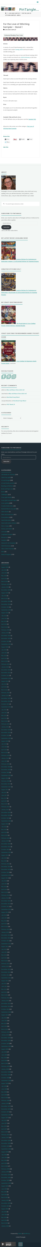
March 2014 (4, 892)
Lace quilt (4, 531)
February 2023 (5, 664)
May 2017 (4, 798)
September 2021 (6, 707)
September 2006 (6, 1149)
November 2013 (5, 903)
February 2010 (5, 1032)
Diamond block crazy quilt (8, 509)
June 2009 (4, 1055)
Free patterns (5, 517)
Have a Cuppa (5, 526)
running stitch (19, 49)
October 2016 (5, 818)
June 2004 (4, 1214)
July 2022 (4, 684)
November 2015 (5, 846)
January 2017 (5, 809)
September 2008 (6, 1080)
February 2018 (5, 781)
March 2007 (4, 1132)
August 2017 (4, 789)
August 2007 (4, 1117)
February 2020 (5, 755)
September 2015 (6, 852)
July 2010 (4, 1018)
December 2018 (5, 767)
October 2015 (5, 849)
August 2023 (4, 647)
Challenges (4, 494)
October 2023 (5, 641)
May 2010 (4, 1023)
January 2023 (5, 667)
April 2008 (4, 1095)
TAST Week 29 (11, 404)
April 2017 (4, 801)
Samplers (4, 540)
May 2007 (4, 1126)
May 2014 (4, 886)
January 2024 (5, 633)
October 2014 (5, 872)
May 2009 (4, 1058)
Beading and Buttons (7, 486)
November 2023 (5, 638)
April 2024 (4, 624)
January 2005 (5, 1200)
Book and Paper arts (7, 489)
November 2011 (5, 972)
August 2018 (4, 778)
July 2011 (4, 983)
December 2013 (5, 901)
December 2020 (5, 730)
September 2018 (6, 775)
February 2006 (5, 1169)
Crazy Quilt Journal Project (8, 500)
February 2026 (5, 584)
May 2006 (4, 1160)
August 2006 (4, 1152)
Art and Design (5, 480)
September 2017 (6, 787)
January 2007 (5, 1137)
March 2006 (4, 1166)
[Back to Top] (20, 1244)
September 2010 (6, 1012)
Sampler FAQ (32, 119)
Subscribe (6, 227)
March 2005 (4, 1197)
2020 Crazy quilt (5, 477)
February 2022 (5, 692)
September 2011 (6, 978)
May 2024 (4, 621)
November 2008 (5, 1075)
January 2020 (5, 758)
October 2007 (5, 1112)
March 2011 (4, 995)
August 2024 (4, 613)
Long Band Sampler (14, 13)
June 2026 (4, 573)
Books (3, 492)
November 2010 (5, 1006)
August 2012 (4, 946)
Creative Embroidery (7, 506)
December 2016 (5, 812)
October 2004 (5, 1206)
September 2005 (6, 1183)
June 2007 (4, 1123)
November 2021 (5, 701)
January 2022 (5, 695)
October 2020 (5, 735)
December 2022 (5, 670)
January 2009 (5, 1069)
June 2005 (4, 1189)
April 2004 (4, 1220)
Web (2, 551)
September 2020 (6, 738)
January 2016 (5, 841)
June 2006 (4, 1157)
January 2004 (5, 1226)
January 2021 (5, 727)
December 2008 (5, 1072)
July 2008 (4, 1086)
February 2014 (5, 895)
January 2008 (5, 1103)
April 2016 (4, 832)
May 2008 (4, 1092)
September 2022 (6, 678)
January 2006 (5, 1172)
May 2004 (4, 1217)
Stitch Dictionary (6, 546)
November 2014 (5, 869)
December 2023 (5, 635)
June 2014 (4, 884)
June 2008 (4, 1089)
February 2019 (5, 764)
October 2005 (5, 1180)
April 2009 (4, 1060)
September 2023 (6, 644)
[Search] (3, 203)
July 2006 (4, 1154)
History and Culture (6, 529)
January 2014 (5, 898)
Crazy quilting (5, 503)
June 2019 (4, 761)
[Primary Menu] (37, 2)
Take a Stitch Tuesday (7, 548)
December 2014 (5, 866)
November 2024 (5, 604)
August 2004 (4, 1209)
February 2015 (5, 864)
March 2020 (4, 752)
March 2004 (4, 1223)
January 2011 (5, 1000)
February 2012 (5, 963)
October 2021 (5, 704)
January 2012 (5, 966)
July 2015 (4, 858)
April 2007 (4, 1129)
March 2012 (4, 961)
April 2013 (4, 923)
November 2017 (5, 784)
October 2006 (5, 1146)
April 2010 (4, 1026)
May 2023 (4, 655)
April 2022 (4, 687)
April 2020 (4, 750)
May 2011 (4, 989)
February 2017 (5, 806)
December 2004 (5, 1203)
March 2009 (4, 1063)
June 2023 (4, 653)
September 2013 (6, 909)
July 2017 (4, 792)
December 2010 (5, 1003)
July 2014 (4, 881)
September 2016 (6, 821)
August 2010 (4, 1015)
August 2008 (4, 1083)
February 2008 (5, 1100)
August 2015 (4, 855)
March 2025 (4, 598)
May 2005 (4, 1192)
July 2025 (4, 595)
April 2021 (4, 718)
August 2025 (4, 593)
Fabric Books (5, 511)
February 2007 (5, 1134)
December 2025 (5, 590)
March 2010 (4, 1029)
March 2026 (4, 581)
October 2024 (5, 607)
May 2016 (4, 829)
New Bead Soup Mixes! (13, 397)
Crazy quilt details (6, 497)
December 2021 (5, 698)
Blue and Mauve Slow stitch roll (15, 390)
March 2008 (4, 1097)
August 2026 (4, 567)
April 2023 (4, 658)
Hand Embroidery (6, 520)
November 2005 (5, 1177)
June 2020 (4, 747)
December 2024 (5, 601)
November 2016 (5, 815)
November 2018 (5, 769)
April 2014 (4, 889)
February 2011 (5, 998)
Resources (4, 537)
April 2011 (4, 992)
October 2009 (5, 1043)
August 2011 (4, 981)
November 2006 (5, 1143)
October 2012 (5, 941)
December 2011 (5, 969)
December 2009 (5, 1038)
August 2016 (4, 824)
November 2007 (5, 1109)
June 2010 (4, 1020)
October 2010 (5, 1009)
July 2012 (4, 949)
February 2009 (5, 1066)
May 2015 (4, 861)
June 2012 (4, 952)
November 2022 (5, 672)
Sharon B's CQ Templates (8, 543)
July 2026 (4, 570)
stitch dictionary (25, 57)
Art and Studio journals (7, 483)
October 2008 (5, 1078)
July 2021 (4, 710)
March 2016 (4, 835)
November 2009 (5, 1040)
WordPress (27, 1233)
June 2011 (4, 986)
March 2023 (4, 661)
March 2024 (4, 627)
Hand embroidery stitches (8, 523)
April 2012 (4, 958)
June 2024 (4, 618)
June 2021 (4, 712)
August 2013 (4, 912)
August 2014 (4, 878)
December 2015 (5, 844)
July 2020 (4, 744)
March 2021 (4, 721)
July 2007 (4, 1120)
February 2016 (5, 838)
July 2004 (4, 1212)
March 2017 (4, 804)
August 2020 (4, 741)
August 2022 (4, 681)
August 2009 (4, 1049)
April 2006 (4, 1163)
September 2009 (6, 1046)
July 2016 (4, 826)
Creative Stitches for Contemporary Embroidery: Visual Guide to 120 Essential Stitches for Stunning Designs (19, 293)
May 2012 (4, 955)
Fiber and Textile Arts (7, 514)
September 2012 (6, 943)
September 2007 (6, 1115)
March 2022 (4, 690)
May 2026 (4, 575)
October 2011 (5, 975)
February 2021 (5, 724)
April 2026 (4, 578)
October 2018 (5, 772)
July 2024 (4, 615)
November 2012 (5, 938)
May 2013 (4, 921)
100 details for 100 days (8, 474)
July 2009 (4, 1052)
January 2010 (5, 1035)
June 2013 (4, 918)
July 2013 (4, 915)
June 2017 (4, 795)
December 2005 (5, 1174)
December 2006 (5, 1140)
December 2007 (5, 1106)
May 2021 (4, 715)
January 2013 (5, 932)
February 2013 (5, 929)
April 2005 (4, 1194)
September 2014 (6, 875)
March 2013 (4, 926)
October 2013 (5, 906)
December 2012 (5, 935)
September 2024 (6, 610)
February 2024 (5, 630)
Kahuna (20, 1233)
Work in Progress (6, 554)
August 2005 (4, 1186)
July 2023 (4, 650)
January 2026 (5, 587)
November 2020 (5, 732)
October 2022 (5, 675)
